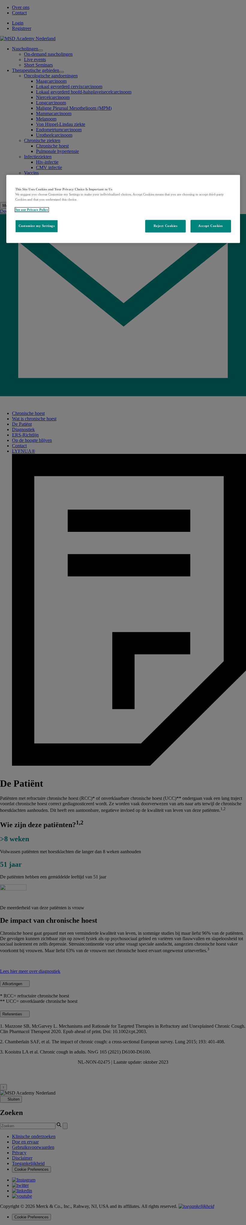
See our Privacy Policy (31, 210)
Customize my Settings (37, 226)
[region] (123, 209)
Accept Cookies (210, 226)
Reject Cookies (166, 226)
